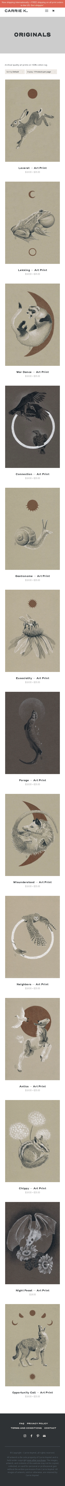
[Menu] (46, 10)
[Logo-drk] (16, 11)
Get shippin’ (37, 5)
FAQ (21, 1423)
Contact (50, 1428)
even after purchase (36, 1460)
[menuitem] (47, 10)
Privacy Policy (37, 1423)
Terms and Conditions (26, 1428)
